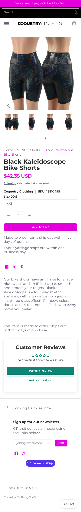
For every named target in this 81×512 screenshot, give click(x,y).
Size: (10, 196)
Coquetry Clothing (18, 191)
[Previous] (6, 73)
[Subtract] (9, 215)
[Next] (74, 73)
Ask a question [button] (40, 380)
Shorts (35, 150)
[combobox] (37, 12)
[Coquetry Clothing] (39, 23)
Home (8, 150)
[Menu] (6, 23)
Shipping (10, 183)
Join (61, 443)
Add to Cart (40, 227)
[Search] (76, 12)
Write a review (40, 371)
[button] (74, 23)
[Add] (29, 215)
